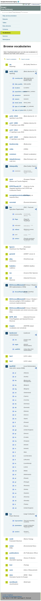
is (15, 448)
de (15, 404)
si (15, 497)
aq (10, 64)
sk (15, 500)
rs (15, 489)
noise (11, 546)
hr (15, 437)
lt (15, 459)
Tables (4, 22)
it (15, 452)
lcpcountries (19, 520)
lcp (10, 514)
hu (16, 441)
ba (15, 380)
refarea (17, 229)
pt (15, 482)
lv (15, 467)
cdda (11, 149)
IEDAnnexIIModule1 (16, 285)
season (17, 99)
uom (11, 570)
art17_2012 (13, 130)
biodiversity (13, 144)
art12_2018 (13, 116)
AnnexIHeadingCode (19, 292)
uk (15, 508)
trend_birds (18, 102)
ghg (10, 259)
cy (15, 396)
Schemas (5, 29)
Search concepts (25, 59)
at (15, 376)
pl (15, 478)
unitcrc (17, 238)
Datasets (5, 19)
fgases (12, 247)
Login (26, 4)
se (15, 493)
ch (15, 392)
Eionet (10, 12)
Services (5, 36)
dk (15, 407)
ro (15, 485)
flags (16, 219)
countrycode (19, 78)
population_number (19, 91)
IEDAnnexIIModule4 (16, 308)
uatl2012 (17, 349)
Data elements (7, 26)
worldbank (13, 582)
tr (15, 504)
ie (15, 445)
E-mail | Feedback (8, 595)
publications (14, 553)
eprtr (11, 179)
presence (17, 95)
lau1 (11, 356)
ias (10, 273)
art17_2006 (13, 123)
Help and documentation (10, 16)
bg (16, 389)
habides (12, 266)
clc (16, 340)
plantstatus (18, 525)
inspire (12, 326)
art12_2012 (13, 71)
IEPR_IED (13, 317)
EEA (10, 2)
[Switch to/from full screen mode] (29, 4)
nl (15, 474)
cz (15, 400)
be (15, 385)
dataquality (13, 166)
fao (10, 207)
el (15, 415)
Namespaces (6, 39)
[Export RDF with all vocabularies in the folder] (36, 74)
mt (16, 471)
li (15, 456)
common (12, 154)
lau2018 (12, 366)
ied (10, 278)
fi (15, 422)
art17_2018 (13, 137)
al (15, 373)
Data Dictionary (17, 12)
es (15, 418)
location (17, 88)
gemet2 (12, 254)
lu (15, 463)
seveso (12, 558)
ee (15, 411)
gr (15, 433)
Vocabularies (7, 32)
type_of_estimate (19, 106)
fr (15, 426)
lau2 (11, 361)
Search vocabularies (11, 59)
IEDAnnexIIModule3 (16, 299)
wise (11, 575)
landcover (13, 333)
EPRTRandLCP (15, 186)
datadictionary (14, 159)
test (10, 565)
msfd (11, 539)
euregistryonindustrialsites (16, 195)
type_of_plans (19, 110)
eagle (16, 344)
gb (16, 430)
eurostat (12, 202)
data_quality (18, 84)
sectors (17, 531)
